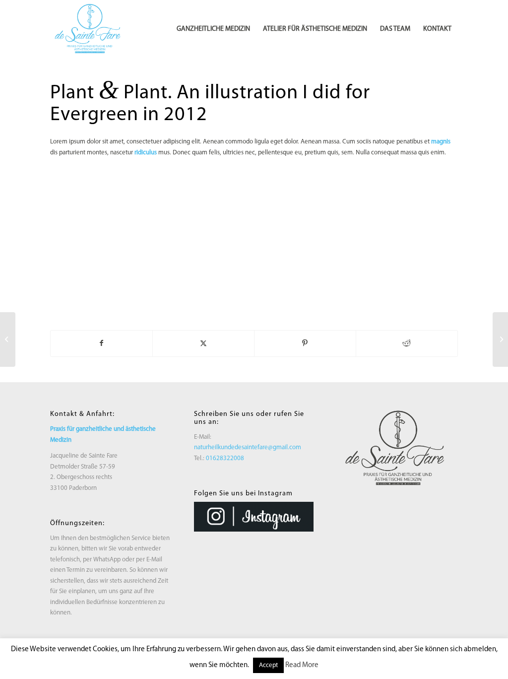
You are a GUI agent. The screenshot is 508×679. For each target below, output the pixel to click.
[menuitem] (213, 29)
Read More (301, 665)
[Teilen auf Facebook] (101, 343)
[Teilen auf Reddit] (406, 343)
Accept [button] (268, 665)
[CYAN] (89, 29)
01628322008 (225, 458)
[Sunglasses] (7, 339)
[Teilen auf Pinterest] (305, 343)
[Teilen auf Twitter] (203, 343)
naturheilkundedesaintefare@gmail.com (247, 447)
